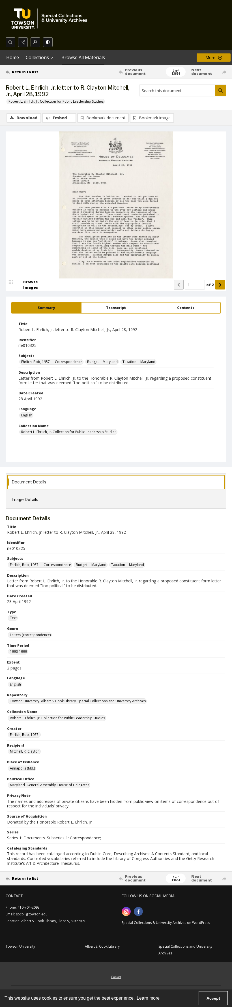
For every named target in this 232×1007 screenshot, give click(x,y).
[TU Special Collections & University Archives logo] (51, 18)
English (26, 415)
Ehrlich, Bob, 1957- (25, 734)
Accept (213, 998)
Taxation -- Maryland (139, 361)
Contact (116, 977)
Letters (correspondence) (30, 634)
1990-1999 (18, 651)
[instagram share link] (126, 911)
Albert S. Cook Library (102, 946)
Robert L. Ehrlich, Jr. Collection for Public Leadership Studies (56, 101)
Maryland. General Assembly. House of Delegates (49, 785)
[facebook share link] (138, 911)
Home (12, 57)
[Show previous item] (179, 284)
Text (13, 617)
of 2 (210, 284)
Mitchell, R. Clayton (25, 751)
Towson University (20, 946)
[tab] (46, 307)
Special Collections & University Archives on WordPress (166, 922)
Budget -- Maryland (102, 361)
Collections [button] (37, 57)
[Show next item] (220, 284)
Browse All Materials (83, 57)
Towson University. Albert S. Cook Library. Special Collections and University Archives (78, 701)
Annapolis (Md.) (22, 768)
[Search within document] (220, 90)
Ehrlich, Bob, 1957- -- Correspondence (51, 361)
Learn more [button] (148, 998)
